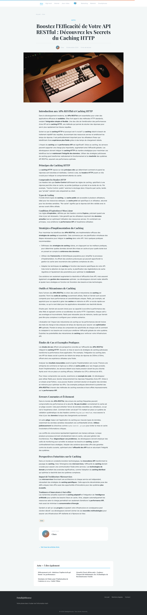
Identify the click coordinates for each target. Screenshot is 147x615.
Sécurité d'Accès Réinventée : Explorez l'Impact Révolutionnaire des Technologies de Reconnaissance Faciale (92, 574)
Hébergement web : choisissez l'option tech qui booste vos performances (54, 573)
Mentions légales (117, 597)
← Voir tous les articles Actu (49, 547)
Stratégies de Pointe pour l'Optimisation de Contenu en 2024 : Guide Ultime (53, 580)
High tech (48, 3)
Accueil (38, 14)
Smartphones (102, 3)
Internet (56, 3)
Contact (127, 597)
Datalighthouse (24, 597)
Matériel (93, 3)
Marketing (84, 3)
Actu (41, 3)
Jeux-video (65, 3)
